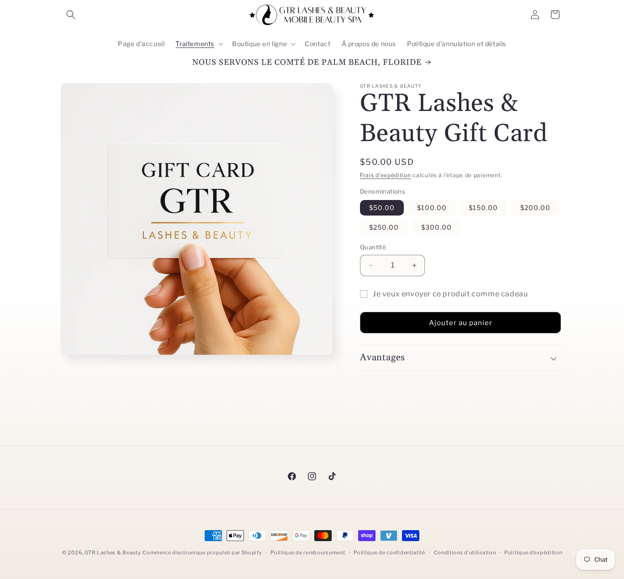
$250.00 (384, 227)
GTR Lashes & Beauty (113, 552)
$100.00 (432, 207)
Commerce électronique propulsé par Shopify (202, 552)
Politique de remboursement (307, 552)
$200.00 (535, 207)
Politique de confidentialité (389, 552)
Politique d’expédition (533, 552)
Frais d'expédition (385, 175)
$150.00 (483, 207)
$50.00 (382, 207)
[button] (71, 15)
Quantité (373, 247)
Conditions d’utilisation (465, 552)
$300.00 (436, 227)
